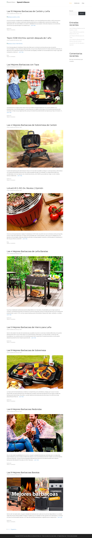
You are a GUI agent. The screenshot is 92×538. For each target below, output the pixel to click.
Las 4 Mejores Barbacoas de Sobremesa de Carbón (32, 125)
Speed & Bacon (23, 2)
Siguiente (14, 529)
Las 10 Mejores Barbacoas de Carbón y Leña (28, 11)
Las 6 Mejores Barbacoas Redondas (24, 409)
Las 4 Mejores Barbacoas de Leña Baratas (27, 251)
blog (83, 3)
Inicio (70, 3)
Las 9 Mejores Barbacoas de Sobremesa (26, 350)
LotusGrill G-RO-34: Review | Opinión (25, 188)
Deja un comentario (11, 29)
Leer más (33, 25)
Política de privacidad (72, 536)
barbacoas (76, 3)
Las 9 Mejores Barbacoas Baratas (23, 472)
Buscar (71, 11)
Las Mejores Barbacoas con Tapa (23, 64)
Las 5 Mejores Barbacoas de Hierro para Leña (29, 327)
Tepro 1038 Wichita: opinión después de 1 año (29, 38)
